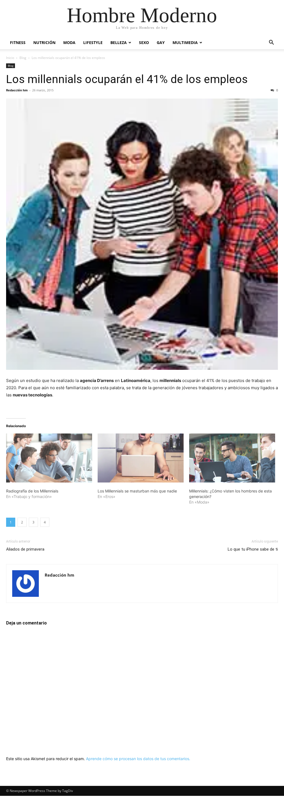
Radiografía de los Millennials (32, 491)
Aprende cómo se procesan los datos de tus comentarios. (138, 758)
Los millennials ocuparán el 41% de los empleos (127, 79)
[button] (271, 43)
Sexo (144, 42)
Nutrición (44, 42)
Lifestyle (93, 42)
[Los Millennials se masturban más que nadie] (141, 457)
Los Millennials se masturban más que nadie (137, 491)
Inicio (10, 57)
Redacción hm (17, 90)
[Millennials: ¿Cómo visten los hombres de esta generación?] (232, 457)
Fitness (18, 42)
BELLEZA (118, 42)
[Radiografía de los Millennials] (49, 457)
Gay (161, 42)
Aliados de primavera (25, 549)
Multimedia (185, 42)
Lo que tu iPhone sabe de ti (253, 549)
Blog (22, 57)
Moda (69, 42)
